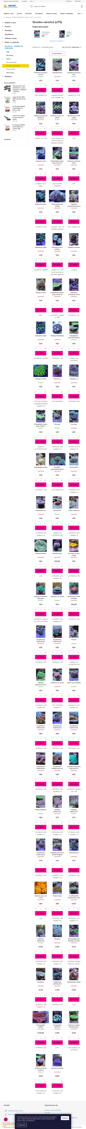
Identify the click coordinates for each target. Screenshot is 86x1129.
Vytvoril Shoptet (77, 1127)
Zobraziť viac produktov (57, 41)
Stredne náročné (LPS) (13, 66)
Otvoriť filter (57, 53)
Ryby (7, 52)
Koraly (8, 59)
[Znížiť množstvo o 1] (36, 86)
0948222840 (12, 1115)
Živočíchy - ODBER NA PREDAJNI (14, 47)
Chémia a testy (11, 38)
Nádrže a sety (10, 22)
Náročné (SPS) (10, 69)
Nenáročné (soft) (11, 62)
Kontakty (24, 1)
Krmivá (7, 26)
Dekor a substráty (12, 42)
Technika (8, 30)
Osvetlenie (9, 34)
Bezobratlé (9, 55)
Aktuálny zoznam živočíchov (11, 1)
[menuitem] (8, 13)
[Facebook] (6, 1119)
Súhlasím (65, 1118)
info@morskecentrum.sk (15, 1111)
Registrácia (77, 1)
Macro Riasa (10, 73)
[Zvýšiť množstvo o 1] (45, 86)
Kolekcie (8, 76)
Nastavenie (21, 1125)
